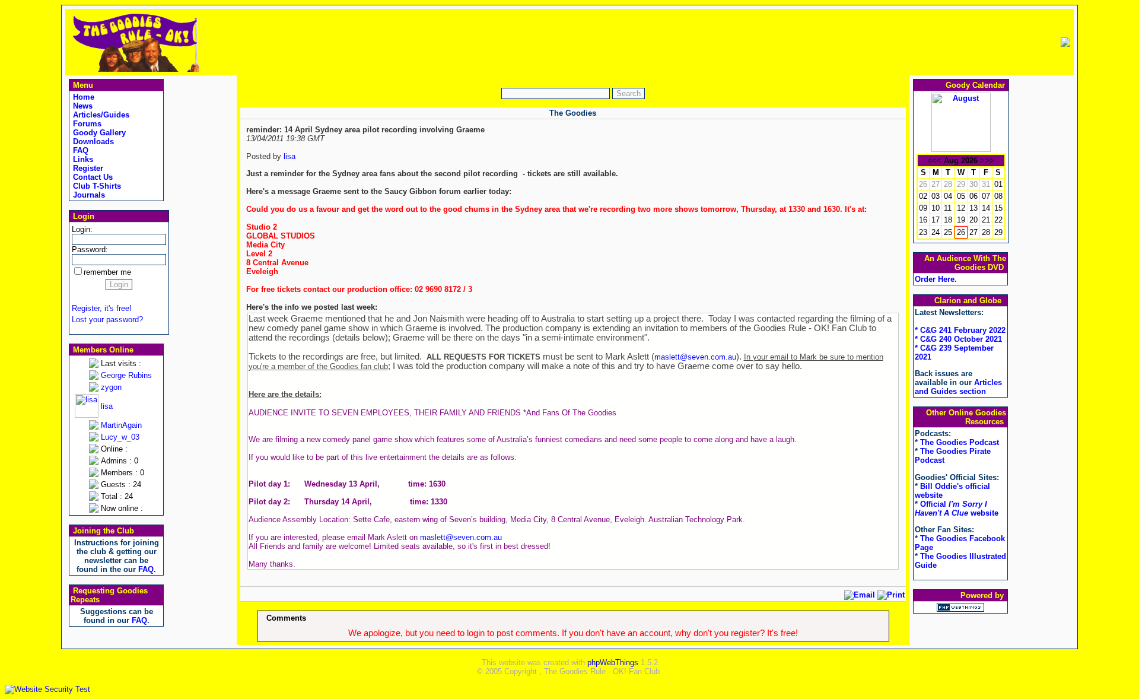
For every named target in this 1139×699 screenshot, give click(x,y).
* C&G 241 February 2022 (960, 330)
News (82, 105)
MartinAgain (121, 425)
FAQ (79, 150)
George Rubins (126, 375)
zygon (111, 387)
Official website (956, 508)
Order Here (935, 279)
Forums (86, 123)
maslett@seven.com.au (695, 356)
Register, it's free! (102, 308)
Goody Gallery (98, 132)
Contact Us (92, 177)
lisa (107, 406)
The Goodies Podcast (959, 442)
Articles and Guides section (958, 387)
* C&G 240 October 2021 (958, 339)
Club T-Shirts (96, 186)
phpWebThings (612, 662)
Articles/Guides (100, 114)
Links (82, 159)
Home (82, 97)
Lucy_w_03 (120, 437)
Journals (88, 194)
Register (87, 168)
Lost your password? (107, 319)
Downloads (92, 141)
